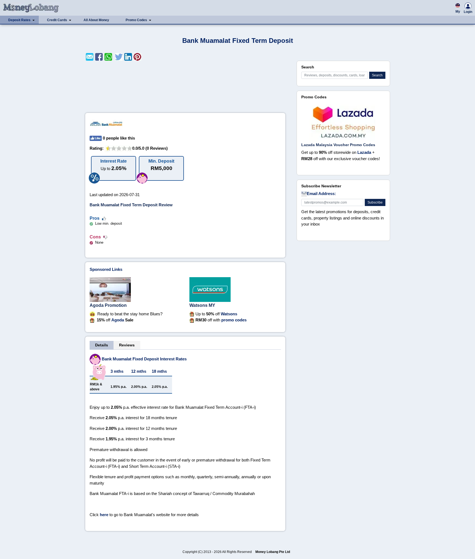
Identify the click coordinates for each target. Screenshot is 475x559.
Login (468, 12)
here (104, 514)
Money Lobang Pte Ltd (272, 552)
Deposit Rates (19, 20)
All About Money (96, 20)
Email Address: (321, 193)
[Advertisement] (185, 87)
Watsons (229, 314)
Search (377, 75)
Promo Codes (136, 20)
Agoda (117, 320)
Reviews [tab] (127, 345)
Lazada (364, 152)
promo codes (234, 320)
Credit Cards (57, 20)
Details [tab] (101, 345)
